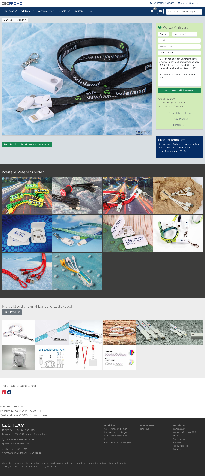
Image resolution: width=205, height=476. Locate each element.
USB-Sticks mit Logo (115, 428)
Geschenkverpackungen (118, 442)
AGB (175, 435)
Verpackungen (46, 11)
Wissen (177, 442)
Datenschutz (180, 439)
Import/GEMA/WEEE (184, 432)
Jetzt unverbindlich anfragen (179, 90)
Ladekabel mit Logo (115, 432)
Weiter (20, 19)
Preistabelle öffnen (180, 113)
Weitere (79, 11)
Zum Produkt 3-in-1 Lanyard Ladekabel (27, 144)
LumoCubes (64, 11)
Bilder (90, 11)
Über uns (144, 428)
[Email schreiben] (160, 11)
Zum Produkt (180, 119)
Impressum (179, 428)
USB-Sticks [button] (8, 11)
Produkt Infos (180, 445)
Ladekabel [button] (26, 11)
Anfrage (177, 449)
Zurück (9, 19)
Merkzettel (180, 124)
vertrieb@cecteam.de (192, 3)
